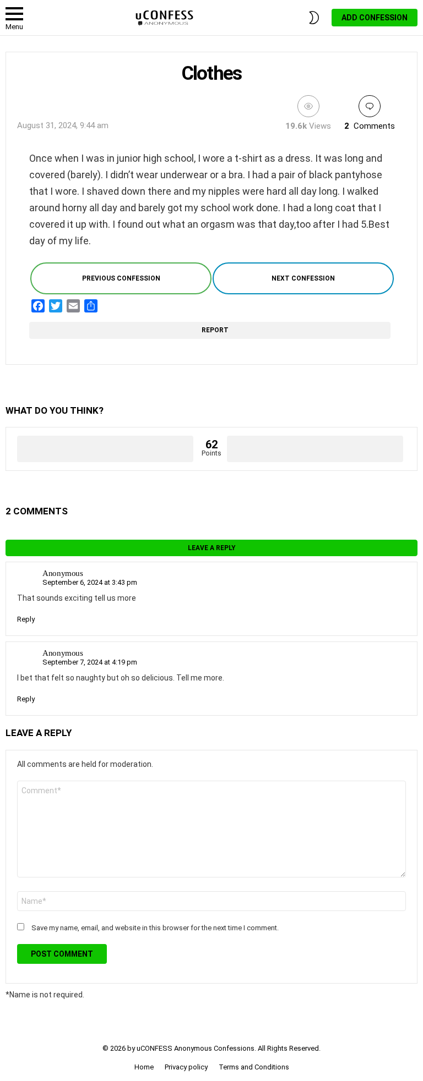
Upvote (105, 449)
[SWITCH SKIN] (314, 18)
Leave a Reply (212, 548)
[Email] (73, 305)
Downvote (315, 449)
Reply (26, 619)
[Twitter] (55, 305)
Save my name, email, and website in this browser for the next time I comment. (155, 928)
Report (216, 330)
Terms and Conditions (254, 1067)
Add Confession (374, 17)
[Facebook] (38, 305)
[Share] (91, 305)
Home (144, 1067)
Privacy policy (186, 1067)
